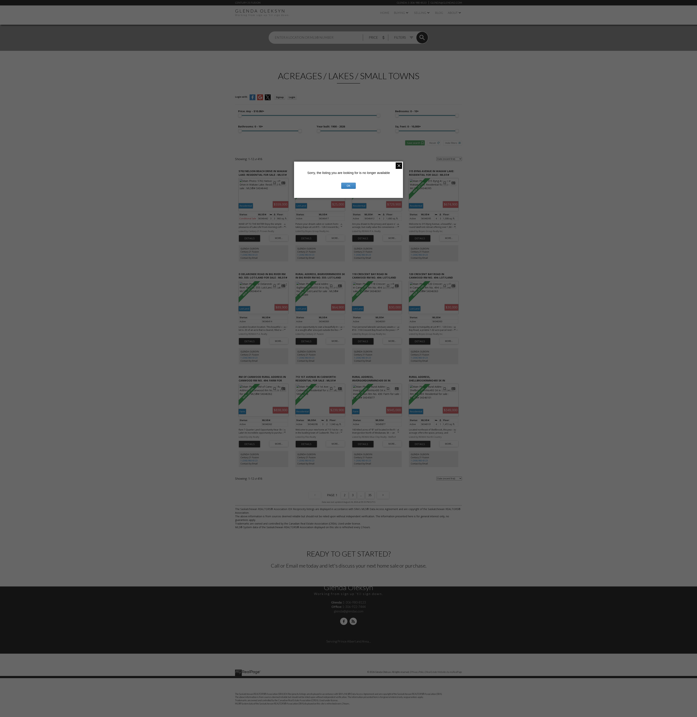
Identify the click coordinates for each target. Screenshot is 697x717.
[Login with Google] (260, 99)
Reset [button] (432, 143)
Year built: (331, 126)
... (361, 495)
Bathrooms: (250, 126)
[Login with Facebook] (252, 99)
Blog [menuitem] (439, 12)
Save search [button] (413, 143)
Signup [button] (280, 97)
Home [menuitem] (384, 12)
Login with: (241, 96)
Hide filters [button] (451, 143)
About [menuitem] (453, 12)
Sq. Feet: (408, 126)
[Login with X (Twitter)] (268, 99)
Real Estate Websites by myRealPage (444, 672)
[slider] (240, 115)
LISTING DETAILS (249, 238)
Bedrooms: (407, 111)
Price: (251, 111)
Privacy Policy (418, 672)
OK (348, 185)
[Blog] (353, 621)
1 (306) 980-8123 (249, 254)
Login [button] (292, 97)
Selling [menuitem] (420, 12)
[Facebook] (343, 621)
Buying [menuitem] (399, 12)
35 (370, 495)
